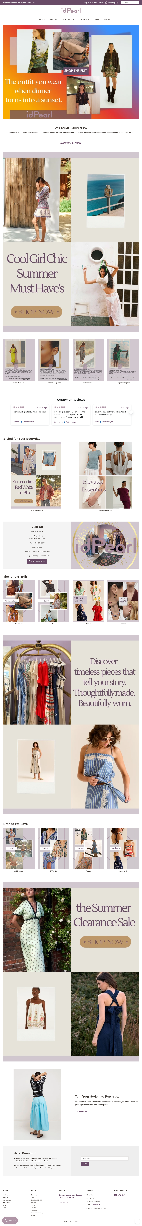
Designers (85, 19)
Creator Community (37, 1213)
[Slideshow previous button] (11, 412)
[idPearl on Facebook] (115, 1196)
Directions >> (38, 561)
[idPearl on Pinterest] (119, 1196)
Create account (97, 3)
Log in (86, 3)
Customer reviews (65, 1203)
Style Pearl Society (36, 1200)
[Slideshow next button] (131, 412)
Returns (33, 1205)
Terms (33, 1215)
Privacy (33, 1208)
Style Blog (34, 1210)
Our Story (34, 1195)
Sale (97, 19)
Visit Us (33, 1197)
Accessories (69, 19)
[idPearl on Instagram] (123, 1196)
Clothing (53, 19)
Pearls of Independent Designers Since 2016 (19, 3)
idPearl (77, 1221)
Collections (38, 19)
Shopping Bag (113, 3)
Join (85, 1164)
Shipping (33, 1202)
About (107, 19)
